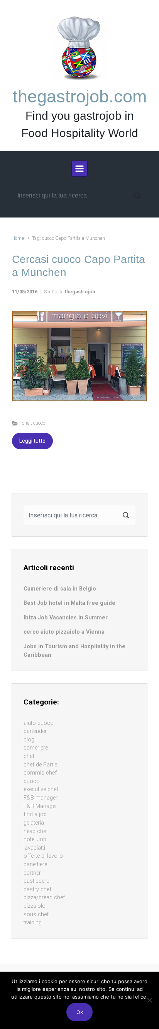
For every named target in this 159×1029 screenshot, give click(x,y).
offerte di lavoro (43, 856)
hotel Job (35, 839)
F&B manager (41, 798)
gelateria (34, 823)
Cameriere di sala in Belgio (60, 589)
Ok (79, 1012)
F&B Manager (40, 806)
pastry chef (37, 889)
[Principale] (79, 169)
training (33, 922)
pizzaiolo (35, 906)
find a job (35, 814)
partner (32, 873)
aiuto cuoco (39, 723)
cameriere (36, 748)
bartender (35, 731)
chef (26, 423)
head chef (36, 831)
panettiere (35, 864)
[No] (149, 1000)
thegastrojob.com (80, 96)
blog (29, 739)
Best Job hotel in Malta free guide (69, 603)
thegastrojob (80, 291)
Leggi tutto (32, 441)
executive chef (41, 789)
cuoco (39, 423)
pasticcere (36, 881)
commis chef (40, 773)
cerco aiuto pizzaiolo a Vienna (64, 632)
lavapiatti (34, 848)
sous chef (36, 914)
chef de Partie (40, 764)
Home (18, 238)
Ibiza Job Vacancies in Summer (66, 617)
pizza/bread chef (44, 897)
